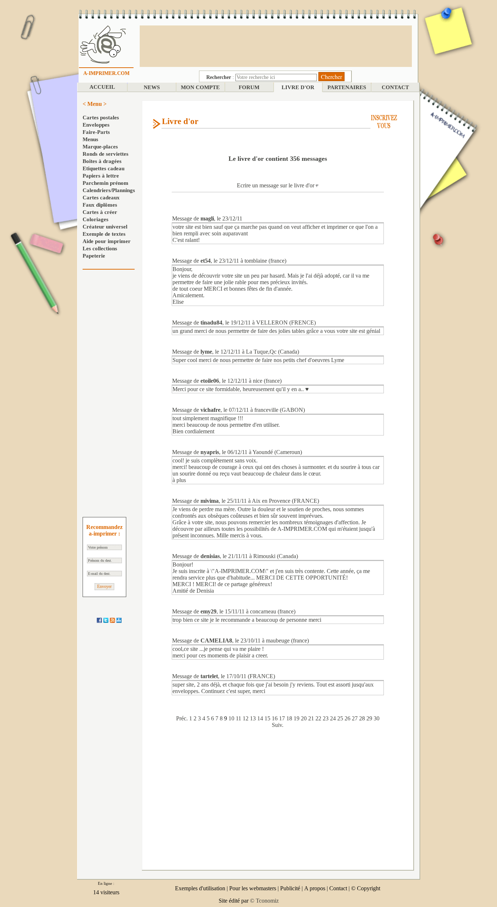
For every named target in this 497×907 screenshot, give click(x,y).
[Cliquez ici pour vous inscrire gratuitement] (384, 121)
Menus (90, 139)
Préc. (182, 718)
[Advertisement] (275, 45)
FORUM (249, 87)
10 (231, 718)
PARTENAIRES (346, 87)
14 (260, 718)
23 (326, 718)
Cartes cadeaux (101, 197)
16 (275, 718)
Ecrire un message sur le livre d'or (276, 185)
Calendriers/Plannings (109, 190)
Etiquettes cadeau (103, 168)
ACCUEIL (102, 87)
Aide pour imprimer (107, 241)
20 (304, 718)
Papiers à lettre (101, 176)
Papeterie (94, 256)
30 (376, 718)
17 (282, 718)
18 (289, 718)
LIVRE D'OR (298, 87)
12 (246, 718)
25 (340, 718)
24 (333, 718)
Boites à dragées (102, 161)
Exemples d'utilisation (200, 888)
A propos (314, 888)
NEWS (152, 87)
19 (296, 718)
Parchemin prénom (105, 183)
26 (347, 718)
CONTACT (395, 87)
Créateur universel (105, 227)
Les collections (100, 248)
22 (318, 718)
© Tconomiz (264, 901)
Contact (338, 888)
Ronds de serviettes (105, 154)
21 (311, 718)
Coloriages (95, 219)
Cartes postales (101, 117)
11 (238, 718)
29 (369, 718)
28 (362, 718)
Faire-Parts (96, 132)
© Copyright (365, 888)
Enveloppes (96, 125)
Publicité (290, 888)
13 (253, 718)
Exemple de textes (104, 234)
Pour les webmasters (252, 888)
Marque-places (100, 147)
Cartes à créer (100, 212)
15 (267, 718)
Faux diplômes (100, 205)
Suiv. (277, 725)
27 (355, 718)
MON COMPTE (200, 87)
